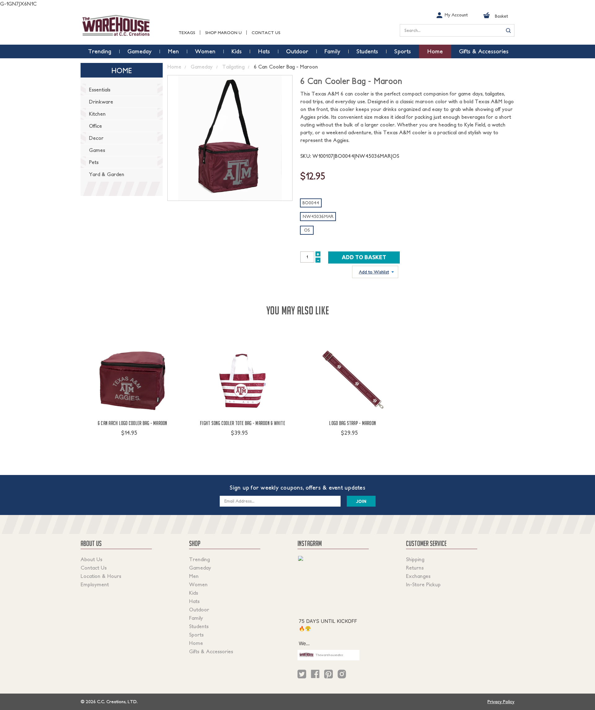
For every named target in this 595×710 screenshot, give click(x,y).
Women (198, 584)
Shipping (415, 559)
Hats (194, 601)
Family (196, 618)
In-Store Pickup (423, 584)
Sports (196, 634)
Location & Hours (101, 576)
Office (95, 126)
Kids (193, 593)
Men (194, 576)
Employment (95, 584)
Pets (94, 162)
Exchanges (418, 576)
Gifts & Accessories (211, 651)
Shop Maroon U (223, 32)
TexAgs (186, 32)
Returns (415, 567)
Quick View (132, 444)
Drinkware (101, 101)
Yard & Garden (106, 174)
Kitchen (97, 114)
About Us (91, 559)
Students (199, 626)
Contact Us (266, 32)
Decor (96, 138)
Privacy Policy (500, 701)
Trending (199, 559)
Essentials (99, 89)
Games (97, 150)
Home (196, 643)
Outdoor (199, 609)
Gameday (200, 567)
